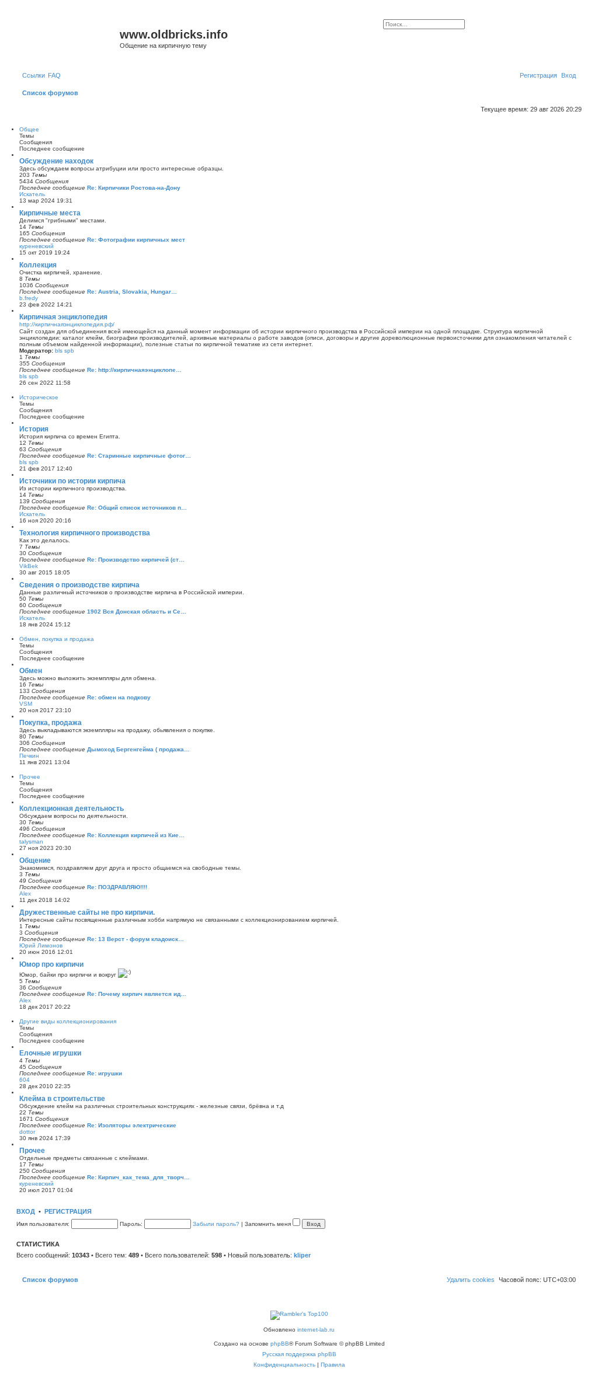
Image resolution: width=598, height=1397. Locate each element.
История (33, 429)
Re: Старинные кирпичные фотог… (139, 455)
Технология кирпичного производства (84, 533)
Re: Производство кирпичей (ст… (136, 559)
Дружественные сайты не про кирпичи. (87, 912)
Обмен (30, 671)
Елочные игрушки (50, 1053)
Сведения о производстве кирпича (79, 585)
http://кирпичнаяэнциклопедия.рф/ (66, 324)
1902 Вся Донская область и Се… (136, 611)
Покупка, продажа (50, 723)
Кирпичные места (50, 213)
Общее (29, 129)
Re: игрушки (104, 1073)
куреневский (36, 246)
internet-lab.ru (316, 1329)
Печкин (29, 756)
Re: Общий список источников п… (137, 507)
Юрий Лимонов (40, 945)
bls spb (64, 350)
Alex (25, 893)
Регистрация (68, 1211)
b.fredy (28, 298)
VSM (25, 704)
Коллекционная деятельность (71, 808)
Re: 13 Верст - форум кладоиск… (135, 939)
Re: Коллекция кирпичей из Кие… (136, 835)
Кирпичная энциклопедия (63, 317)
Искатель (32, 194)
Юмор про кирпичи (51, 964)
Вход (25, 1211)
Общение (35, 860)
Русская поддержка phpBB (299, 1354)
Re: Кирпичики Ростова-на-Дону (133, 187)
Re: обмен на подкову (119, 697)
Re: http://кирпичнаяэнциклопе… (134, 370)
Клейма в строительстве (62, 1099)
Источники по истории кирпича (72, 481)
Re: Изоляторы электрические (131, 1125)
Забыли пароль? (216, 1224)
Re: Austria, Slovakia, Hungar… (132, 291)
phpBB (279, 1343)
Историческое (38, 397)
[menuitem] (54, 75)
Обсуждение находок (56, 161)
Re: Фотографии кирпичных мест (136, 239)
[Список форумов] (69, 38)
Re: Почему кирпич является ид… (136, 994)
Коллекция (38, 265)
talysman (31, 841)
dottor (27, 1131)
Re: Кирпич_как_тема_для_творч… (138, 1177)
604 (24, 1080)
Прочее (29, 777)
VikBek (28, 566)
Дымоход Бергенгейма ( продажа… (138, 749)
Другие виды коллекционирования (67, 1021)
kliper (302, 1255)
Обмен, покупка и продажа (56, 639)
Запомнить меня (269, 1224)
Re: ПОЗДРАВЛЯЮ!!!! (117, 887)
